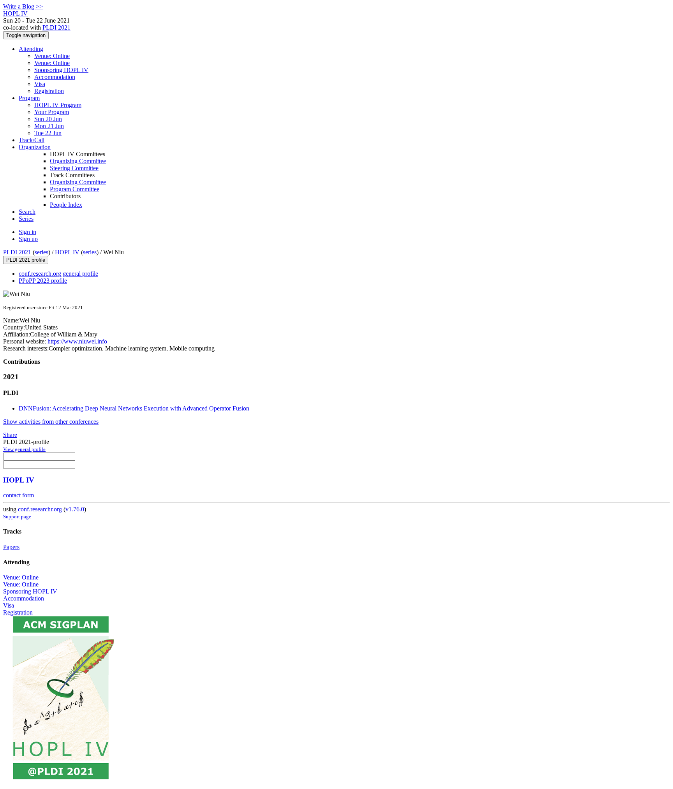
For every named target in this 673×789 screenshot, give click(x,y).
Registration (49, 91)
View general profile (24, 449)
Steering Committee (74, 168)
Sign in (27, 232)
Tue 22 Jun (48, 133)
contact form (18, 495)
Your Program (51, 112)
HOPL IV (67, 252)
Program (29, 98)
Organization (35, 147)
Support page (17, 517)
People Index (66, 204)
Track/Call (31, 140)
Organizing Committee (78, 161)
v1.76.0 (74, 509)
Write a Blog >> (23, 6)
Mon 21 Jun (49, 126)
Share (10, 434)
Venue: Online (52, 56)
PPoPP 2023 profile (43, 280)
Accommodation (54, 77)
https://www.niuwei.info (76, 341)
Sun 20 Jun (48, 119)
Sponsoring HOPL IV (61, 70)
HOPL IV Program (57, 105)
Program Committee (74, 189)
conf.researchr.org (40, 509)
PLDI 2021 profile (25, 260)
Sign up (28, 239)
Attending (31, 49)
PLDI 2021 (56, 27)
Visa (39, 84)
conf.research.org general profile (58, 273)
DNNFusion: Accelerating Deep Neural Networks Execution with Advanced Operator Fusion (134, 408)
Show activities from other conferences (51, 421)
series (41, 252)
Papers (11, 547)
